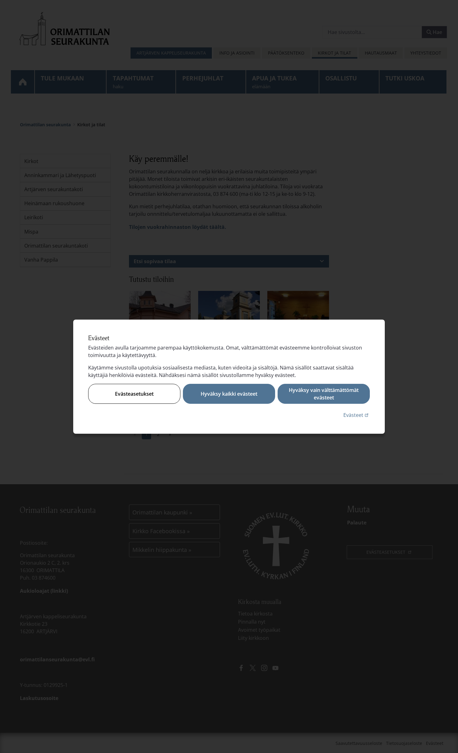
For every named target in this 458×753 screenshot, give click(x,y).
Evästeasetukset (134, 393)
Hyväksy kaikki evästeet (229, 393)
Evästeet (356, 414)
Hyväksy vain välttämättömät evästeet (324, 394)
